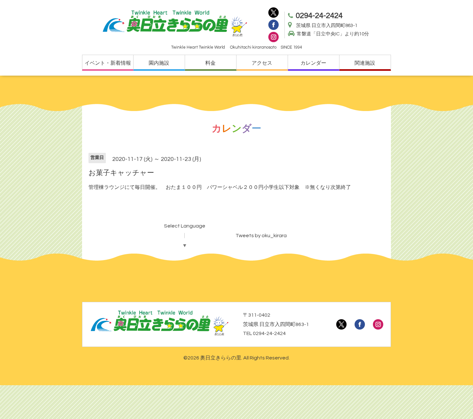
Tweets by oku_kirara (261, 235)
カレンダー (313, 63)
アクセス (262, 63)
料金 (210, 63)
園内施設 (159, 63)
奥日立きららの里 (220, 357)
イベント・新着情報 (108, 63)
